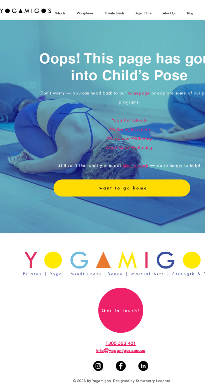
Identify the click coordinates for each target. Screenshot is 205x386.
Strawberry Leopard (153, 381)
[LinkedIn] (143, 366)
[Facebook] (121, 366)
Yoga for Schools (129, 120)
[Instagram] (98, 366)
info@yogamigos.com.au (120, 350)
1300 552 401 (121, 343)
